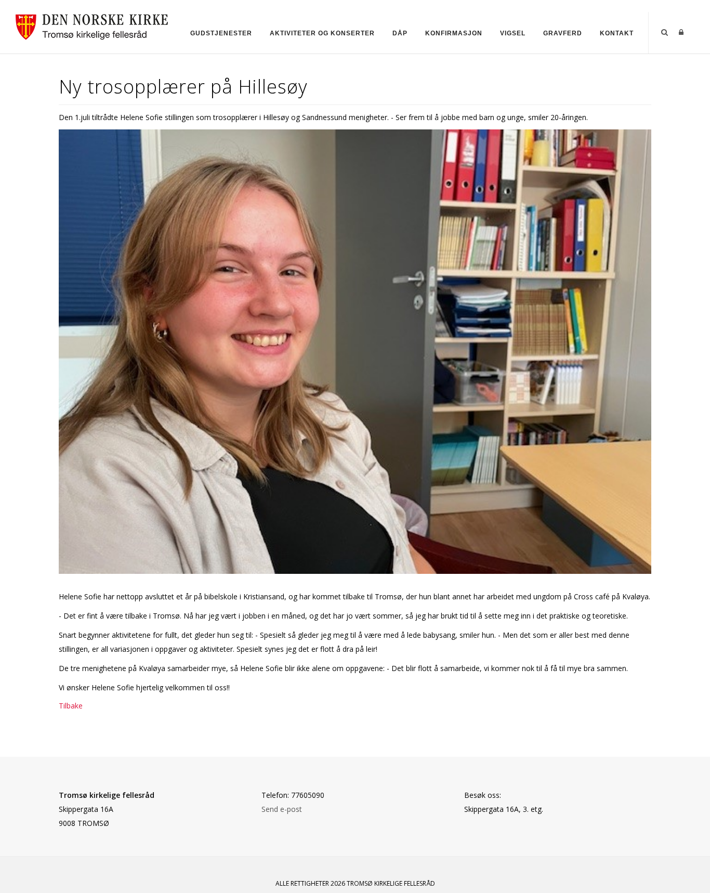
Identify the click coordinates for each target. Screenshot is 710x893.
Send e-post (281, 809)
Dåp (399, 33)
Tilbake (71, 706)
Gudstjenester (221, 33)
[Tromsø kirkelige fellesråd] (96, 25)
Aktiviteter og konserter (322, 33)
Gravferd (562, 33)
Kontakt (617, 33)
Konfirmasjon (453, 33)
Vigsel (512, 33)
